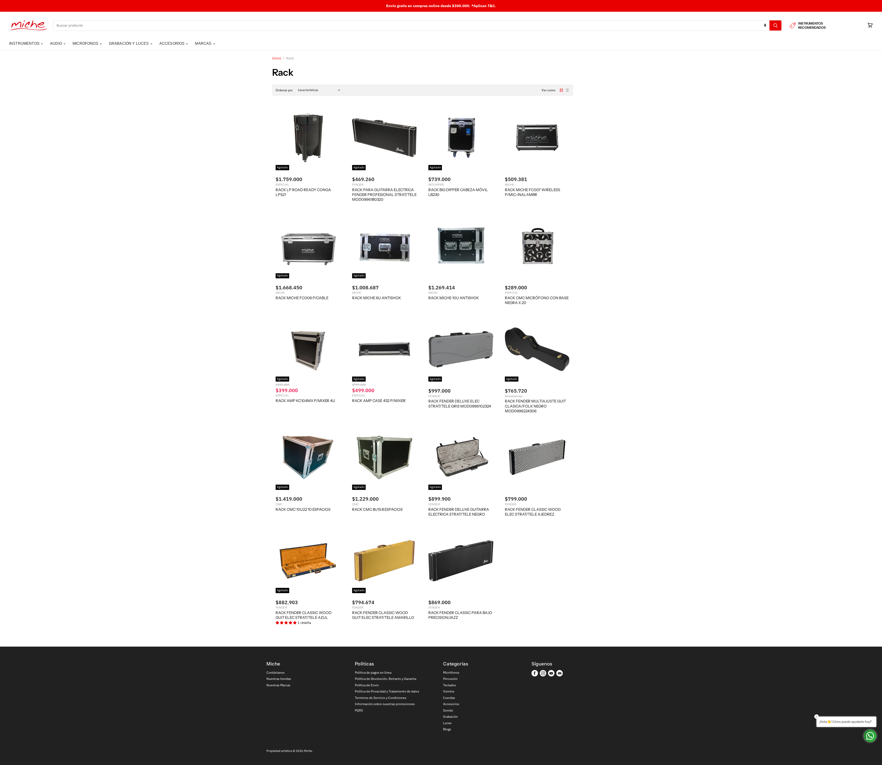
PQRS (359, 710)
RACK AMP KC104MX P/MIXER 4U (305, 400)
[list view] (567, 90)
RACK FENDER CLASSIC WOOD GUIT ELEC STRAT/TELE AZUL (303, 615)
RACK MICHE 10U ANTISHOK (453, 298)
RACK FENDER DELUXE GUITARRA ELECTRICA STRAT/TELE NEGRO (458, 512)
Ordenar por (284, 90)
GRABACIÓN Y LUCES (129, 43)
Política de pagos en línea (373, 672)
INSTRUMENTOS (24, 43)
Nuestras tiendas (278, 679)
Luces (447, 723)
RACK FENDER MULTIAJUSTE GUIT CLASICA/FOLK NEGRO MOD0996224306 (535, 406)
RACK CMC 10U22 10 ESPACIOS (303, 509)
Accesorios (451, 704)
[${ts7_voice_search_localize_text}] (765, 25)
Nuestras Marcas (278, 685)
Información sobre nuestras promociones (385, 704)
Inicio (276, 58)
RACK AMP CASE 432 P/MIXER (379, 400)
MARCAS (203, 43)
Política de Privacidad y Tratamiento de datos (387, 691)
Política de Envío (367, 685)
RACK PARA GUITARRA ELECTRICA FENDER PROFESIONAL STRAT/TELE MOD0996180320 (384, 194)
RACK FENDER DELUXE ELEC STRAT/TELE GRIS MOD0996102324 (459, 403)
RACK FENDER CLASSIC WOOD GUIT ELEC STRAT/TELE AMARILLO (383, 615)
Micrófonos (451, 672)
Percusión (450, 679)
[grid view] (561, 90)
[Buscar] (775, 25)
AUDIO (56, 43)
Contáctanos (275, 672)
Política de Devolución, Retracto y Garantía (385, 679)
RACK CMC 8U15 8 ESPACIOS (377, 509)
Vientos (448, 691)
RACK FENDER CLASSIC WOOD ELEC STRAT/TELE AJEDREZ (533, 512)
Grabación (450, 717)
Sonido (448, 710)
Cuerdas (449, 698)
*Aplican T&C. (483, 5)
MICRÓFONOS (86, 43)
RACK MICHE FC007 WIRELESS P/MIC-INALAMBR (532, 192)
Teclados (449, 685)
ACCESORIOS (172, 43)
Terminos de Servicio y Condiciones (380, 698)
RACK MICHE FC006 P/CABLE (302, 298)
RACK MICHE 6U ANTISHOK (376, 298)
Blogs (447, 729)
